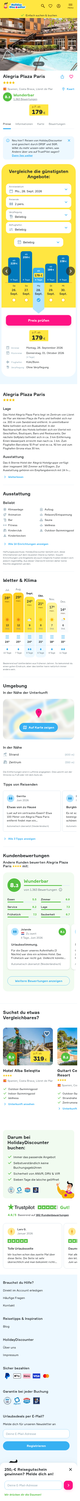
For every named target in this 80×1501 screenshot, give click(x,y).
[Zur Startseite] (14, 6)
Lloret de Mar (44, 89)
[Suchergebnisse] (43, 6)
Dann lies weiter (22, 155)
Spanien (12, 89)
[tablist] (38, 124)
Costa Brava (26, 89)
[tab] (7, 124)
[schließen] (70, 1469)
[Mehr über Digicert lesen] (19, 1190)
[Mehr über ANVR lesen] (27, 1190)
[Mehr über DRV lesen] (11, 1190)
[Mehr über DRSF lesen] (35, 1190)
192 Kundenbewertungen (52, 1215)
